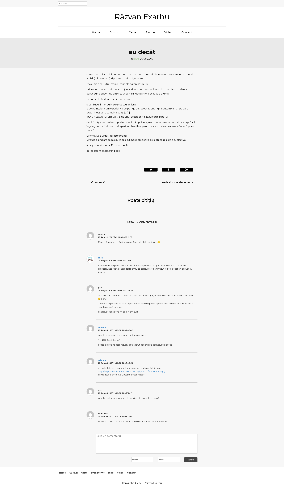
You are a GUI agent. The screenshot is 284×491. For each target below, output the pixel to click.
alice (100, 258)
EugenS (102, 327)
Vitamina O (98, 182)
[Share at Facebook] (168, 170)
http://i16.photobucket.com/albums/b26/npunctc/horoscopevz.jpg (132, 371)
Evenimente (98, 472)
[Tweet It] (151, 170)
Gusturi (114, 32)
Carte (132, 32)
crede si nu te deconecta (177, 182)
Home (96, 32)
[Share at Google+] (186, 170)
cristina (102, 360)
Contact (186, 32)
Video (168, 32)
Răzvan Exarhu (142, 16)
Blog (149, 32)
